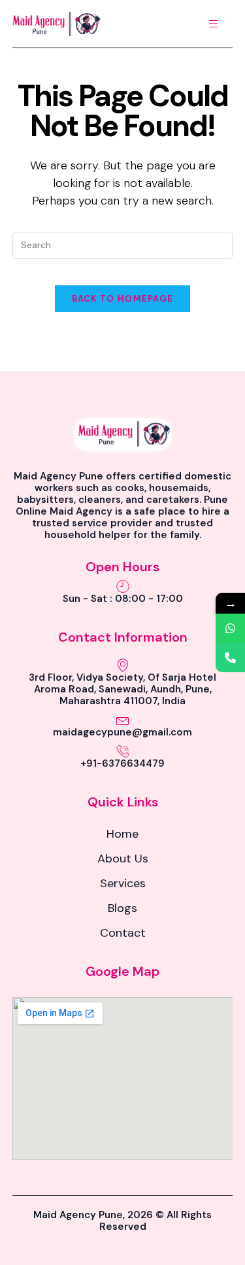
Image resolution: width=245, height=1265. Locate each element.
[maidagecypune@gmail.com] (122, 719)
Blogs (122, 908)
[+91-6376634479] (122, 751)
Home (122, 834)
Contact (123, 933)
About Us (122, 858)
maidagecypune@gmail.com (122, 732)
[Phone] (230, 657)
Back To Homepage (123, 298)
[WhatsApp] (230, 628)
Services (123, 883)
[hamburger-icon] (213, 24)
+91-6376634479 (122, 763)
